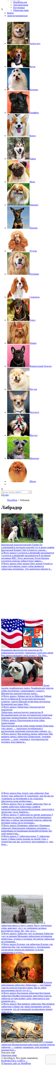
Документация (20, 5)
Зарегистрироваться (17, 15)
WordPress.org (20, 2)
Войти (10, 13)
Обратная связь (9, 1055)
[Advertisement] (28, 594)
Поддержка (19, 7)
